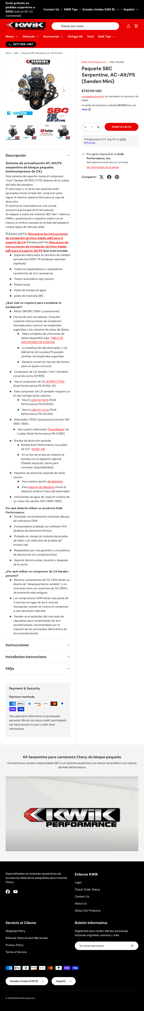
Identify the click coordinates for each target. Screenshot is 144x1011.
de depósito (55, 481)
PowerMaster (56, 429)
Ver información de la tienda (103, 167)
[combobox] (85, 26)
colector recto (39, 400)
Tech (90, 36)
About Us (81, 903)
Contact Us (51, 9)
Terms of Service (16, 952)
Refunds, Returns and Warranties (27, 938)
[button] (136, 26)
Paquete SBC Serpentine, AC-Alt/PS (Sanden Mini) (43, 53)
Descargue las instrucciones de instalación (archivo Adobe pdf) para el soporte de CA (37, 238)
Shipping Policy (15, 931)
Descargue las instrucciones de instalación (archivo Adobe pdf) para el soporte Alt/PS (37, 246)
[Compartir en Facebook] (109, 177)
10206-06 (38, 449)
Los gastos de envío (93, 96)
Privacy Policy (15, 945)
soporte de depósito (41, 487)
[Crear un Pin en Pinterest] (117, 177)
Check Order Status (87, 889)
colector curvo (39, 410)
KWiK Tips (71, 9)
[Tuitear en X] (101, 177)
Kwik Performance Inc (24, 998)
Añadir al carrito (121, 126)
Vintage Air (75, 36)
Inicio (8, 53)
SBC (16, 53)
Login (78, 882)
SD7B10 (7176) (55, 381)
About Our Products (87, 910)
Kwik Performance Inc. (94, 62)
